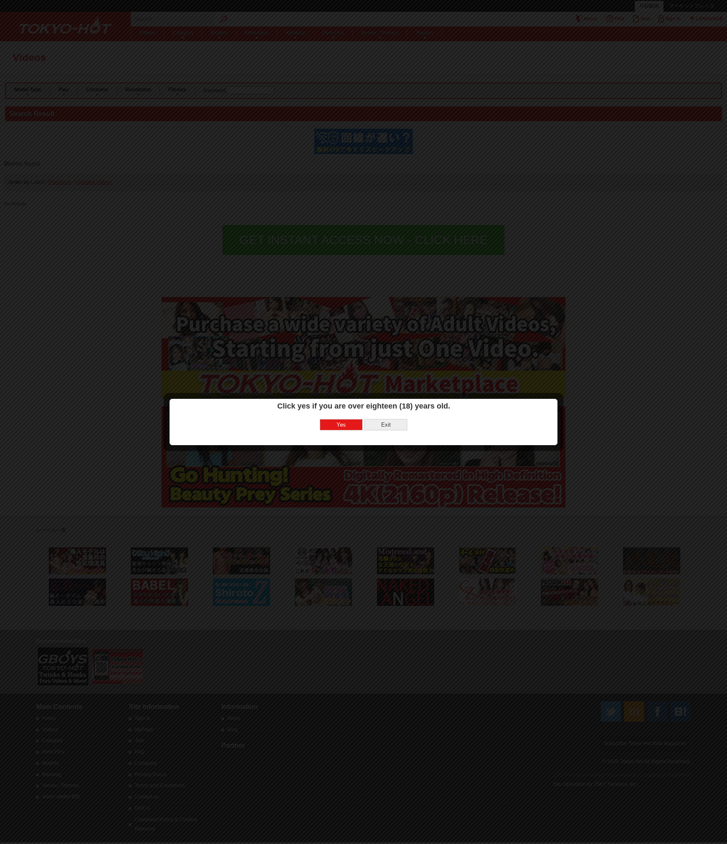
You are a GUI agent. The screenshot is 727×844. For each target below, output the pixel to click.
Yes (341, 425)
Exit (386, 425)
